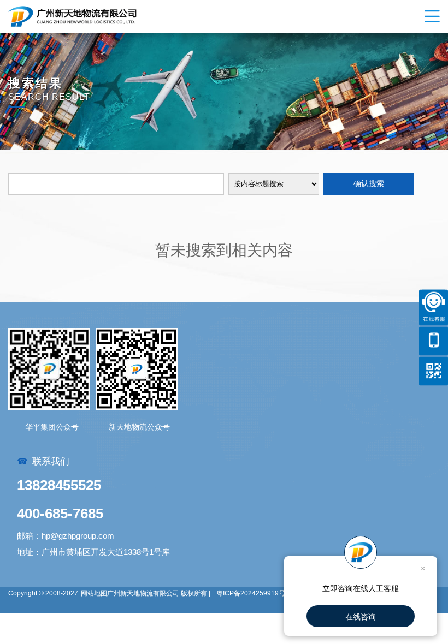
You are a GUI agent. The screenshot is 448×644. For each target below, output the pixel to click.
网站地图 (94, 593)
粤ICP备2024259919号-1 (253, 593)
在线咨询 (360, 616)
